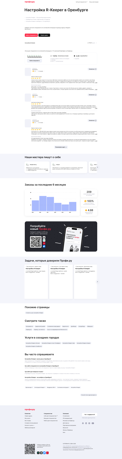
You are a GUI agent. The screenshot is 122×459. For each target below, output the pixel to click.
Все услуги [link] (27, 418)
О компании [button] (66, 416)
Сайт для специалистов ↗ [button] (51, 416)
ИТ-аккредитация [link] (67, 418)
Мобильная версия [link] (30, 427)
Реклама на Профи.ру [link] (68, 420)
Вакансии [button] (65, 427)
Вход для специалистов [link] (50, 418)
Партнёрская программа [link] (69, 425)
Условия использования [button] (31, 423)
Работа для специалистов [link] (50, 420)
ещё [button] (47, 170)
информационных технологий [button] (70, 447)
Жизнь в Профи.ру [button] (68, 430)
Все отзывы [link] (28, 420)
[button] (92, 69)
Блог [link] (64, 432)
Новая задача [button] (28, 416)
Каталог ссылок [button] (29, 425)
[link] (31, 35)
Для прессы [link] (66, 423)
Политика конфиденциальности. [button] (76, 449)
